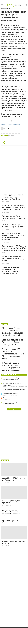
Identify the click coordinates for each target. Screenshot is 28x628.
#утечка (9, 124)
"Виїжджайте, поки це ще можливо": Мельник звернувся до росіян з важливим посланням (13, 236)
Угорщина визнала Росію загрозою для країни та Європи (13, 217)
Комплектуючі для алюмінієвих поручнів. (13, 542)
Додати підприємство (14, 409)
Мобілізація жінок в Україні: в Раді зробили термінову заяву (12, 226)
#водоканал (3, 124)
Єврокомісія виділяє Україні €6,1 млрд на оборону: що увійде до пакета (14, 259)
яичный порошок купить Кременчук (11, 502)
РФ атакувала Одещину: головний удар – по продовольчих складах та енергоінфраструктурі (11, 270)
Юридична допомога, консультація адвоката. (11, 512)
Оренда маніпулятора (10, 521)
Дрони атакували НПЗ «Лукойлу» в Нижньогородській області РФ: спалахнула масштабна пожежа (14, 248)
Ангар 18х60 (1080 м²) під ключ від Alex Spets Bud (13, 479)
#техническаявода (15, 124)
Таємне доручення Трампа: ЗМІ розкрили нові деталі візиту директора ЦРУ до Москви (13, 197)
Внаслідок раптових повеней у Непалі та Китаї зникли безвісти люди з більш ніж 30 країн (13, 208)
